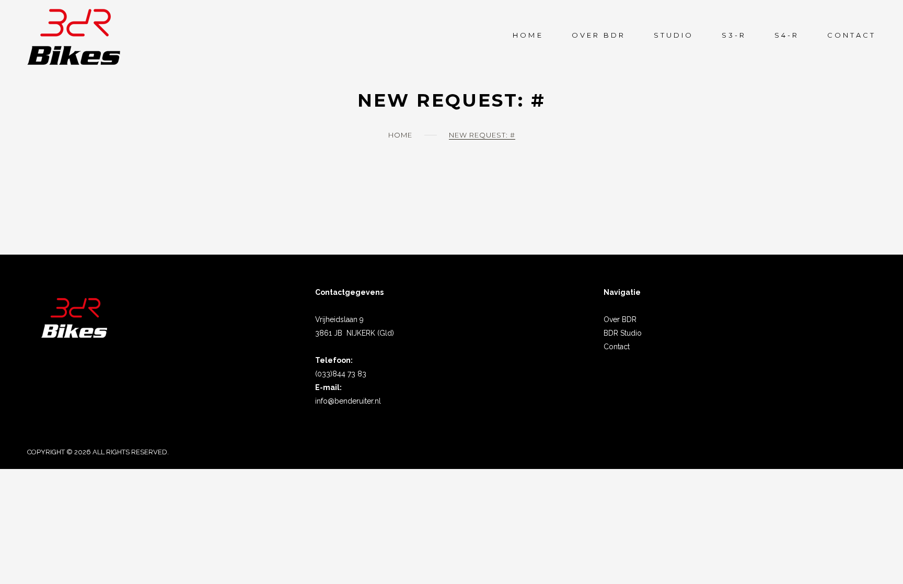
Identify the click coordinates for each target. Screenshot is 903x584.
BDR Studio (623, 333)
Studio (673, 35)
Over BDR (620, 319)
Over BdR (599, 35)
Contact (851, 35)
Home (528, 35)
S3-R (734, 35)
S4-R (786, 35)
